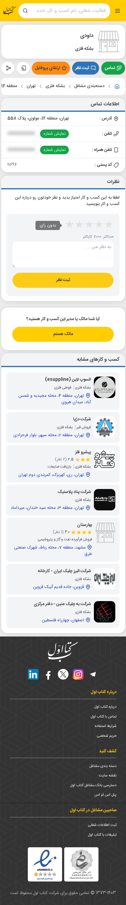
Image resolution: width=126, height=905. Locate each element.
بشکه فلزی (55, 86)
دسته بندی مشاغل (103, 766)
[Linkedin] (33, 674)
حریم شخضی (107, 736)
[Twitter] (63, 674)
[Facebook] (48, 674)
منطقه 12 (9, 86)
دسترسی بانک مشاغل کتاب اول (93, 785)
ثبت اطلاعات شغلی (102, 825)
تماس (110, 68)
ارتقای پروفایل (47, 68)
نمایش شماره (54, 133)
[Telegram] (93, 674)
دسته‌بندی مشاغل (89, 86)
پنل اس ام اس (105, 795)
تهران (31, 86)
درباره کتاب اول (105, 707)
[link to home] (117, 86)
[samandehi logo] (81, 864)
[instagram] (78, 674)
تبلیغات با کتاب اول (102, 835)
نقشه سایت (108, 775)
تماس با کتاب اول (104, 716)
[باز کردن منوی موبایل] (117, 11)
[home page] (9, 10)
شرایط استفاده (106, 726)
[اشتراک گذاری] (7, 68)
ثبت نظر (82, 68)
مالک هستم (63, 334)
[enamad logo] (45, 864)
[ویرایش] (23, 68)
